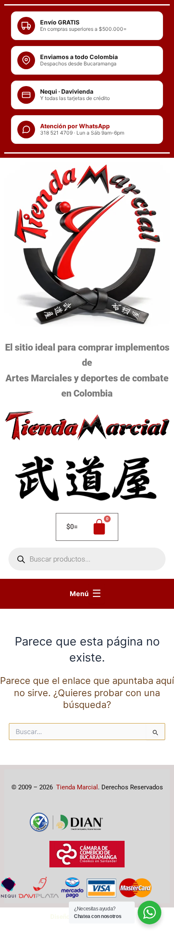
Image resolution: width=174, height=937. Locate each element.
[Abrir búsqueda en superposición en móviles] (87, 559)
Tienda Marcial (77, 787)
